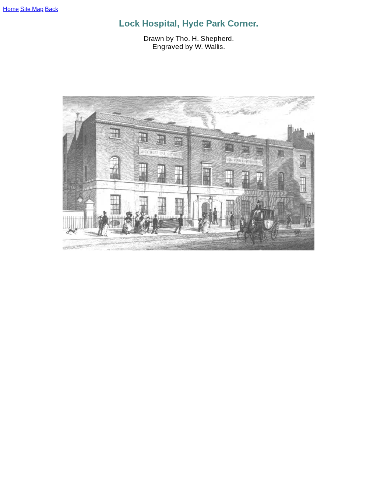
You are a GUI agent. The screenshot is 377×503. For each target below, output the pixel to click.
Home (11, 9)
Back (51, 9)
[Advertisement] (188, 73)
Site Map (31, 9)
